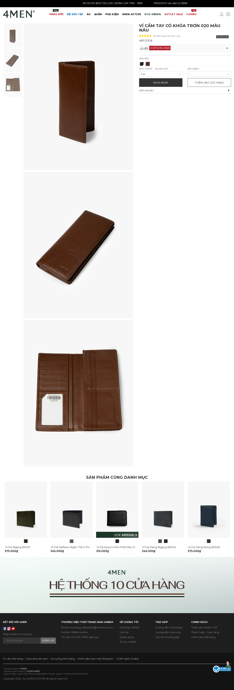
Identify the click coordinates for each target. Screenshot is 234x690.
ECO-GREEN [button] (153, 14)
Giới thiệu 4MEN (129, 627)
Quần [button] (98, 14)
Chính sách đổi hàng (203, 637)
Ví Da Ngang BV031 (17, 547)
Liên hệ (124, 632)
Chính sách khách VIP (204, 627)
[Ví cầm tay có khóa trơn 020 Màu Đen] (142, 64)
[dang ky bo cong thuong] (222, 668)
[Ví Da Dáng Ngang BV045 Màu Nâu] (166, 541)
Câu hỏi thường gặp (167, 637)
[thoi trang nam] (19, 13)
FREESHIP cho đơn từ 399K (156, 3)
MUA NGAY (160, 82)
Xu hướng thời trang (63, 658)
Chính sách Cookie (128, 658)
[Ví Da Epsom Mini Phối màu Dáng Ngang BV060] (117, 541)
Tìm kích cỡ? (161, 68)
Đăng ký (48, 640)
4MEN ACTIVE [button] (131, 14)
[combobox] (161, 74)
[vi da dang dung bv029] (209, 509)
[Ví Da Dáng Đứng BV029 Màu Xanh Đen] (209, 541)
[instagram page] (9, 628)
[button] (185, 48)
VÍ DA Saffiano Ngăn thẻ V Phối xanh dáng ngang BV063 (88, 547)
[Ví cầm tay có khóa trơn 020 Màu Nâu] (13, 35)
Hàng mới (56, 12)
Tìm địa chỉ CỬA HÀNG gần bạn (80, 637)
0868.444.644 (79, 632)
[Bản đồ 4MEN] (117, 585)
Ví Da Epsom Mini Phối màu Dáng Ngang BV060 (128, 547)
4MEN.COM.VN (36, 678)
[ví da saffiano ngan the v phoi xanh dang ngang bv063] (71, 509)
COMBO (191, 12)
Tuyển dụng (127, 637)
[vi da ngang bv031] (26, 509)
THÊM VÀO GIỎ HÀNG (209, 82)
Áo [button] (89, 14)
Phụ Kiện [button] (112, 14)
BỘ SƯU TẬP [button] (75, 14)
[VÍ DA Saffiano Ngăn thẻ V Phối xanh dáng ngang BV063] (71, 541)
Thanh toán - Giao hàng (205, 632)
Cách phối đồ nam (37, 658)
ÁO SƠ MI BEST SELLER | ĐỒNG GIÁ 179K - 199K (98, 3)
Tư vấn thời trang (13, 658)
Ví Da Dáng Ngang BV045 (159, 547)
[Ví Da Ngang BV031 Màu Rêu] (26, 541)
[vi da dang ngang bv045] (163, 509)
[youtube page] (13, 628)
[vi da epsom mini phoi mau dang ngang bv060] (117, 509)
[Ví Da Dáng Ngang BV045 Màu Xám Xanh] (160, 541)
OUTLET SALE (173, 14)
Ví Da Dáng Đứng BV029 (204, 547)
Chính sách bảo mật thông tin (95, 658)
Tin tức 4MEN (128, 641)
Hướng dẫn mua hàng (168, 627)
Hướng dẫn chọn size (168, 632)
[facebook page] (4, 628)
